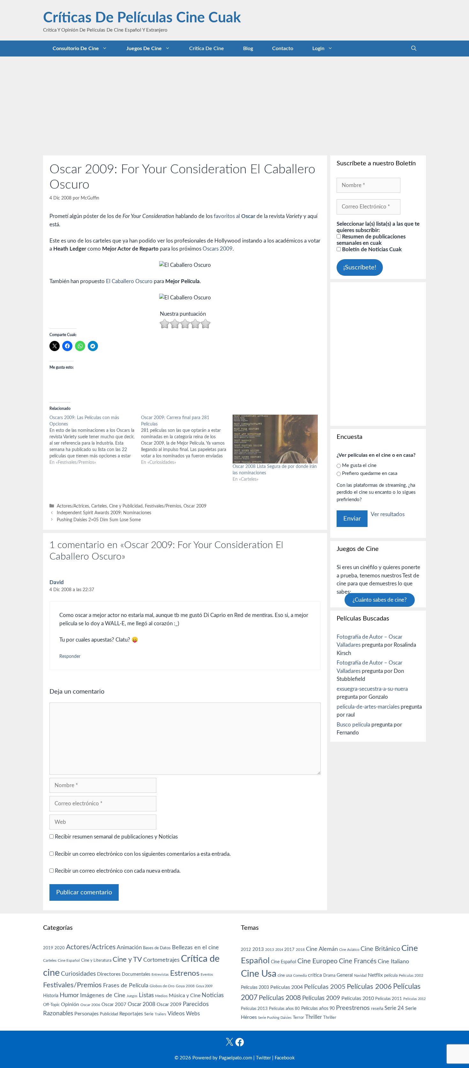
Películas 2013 (254, 1009)
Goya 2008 (185, 986)
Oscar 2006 (90, 1005)
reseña (377, 1008)
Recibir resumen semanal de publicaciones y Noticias (116, 836)
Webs (193, 1013)
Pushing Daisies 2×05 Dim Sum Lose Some (99, 519)
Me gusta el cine (359, 465)
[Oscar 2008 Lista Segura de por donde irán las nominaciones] (275, 439)
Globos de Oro (162, 986)
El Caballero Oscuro (129, 281)
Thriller (313, 1017)
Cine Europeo (317, 961)
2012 (246, 950)
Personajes (86, 1013)
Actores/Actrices (73, 506)
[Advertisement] (234, 104)
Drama (329, 976)
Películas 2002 (411, 975)
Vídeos (176, 1014)
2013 (258, 949)
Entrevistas (160, 974)
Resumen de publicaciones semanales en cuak (371, 240)
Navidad (360, 975)
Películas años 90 (318, 1008)
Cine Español (69, 960)
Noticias (213, 995)
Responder (69, 656)
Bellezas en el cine (195, 947)
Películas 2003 (255, 987)
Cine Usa (258, 974)
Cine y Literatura (96, 960)
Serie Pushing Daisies (275, 1017)
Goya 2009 (204, 986)
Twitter (263, 1058)
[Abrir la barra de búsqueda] (414, 48)
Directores (109, 974)
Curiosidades (78, 974)
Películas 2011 (388, 999)
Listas (146, 995)
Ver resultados (388, 514)
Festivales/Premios (163, 506)
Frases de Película (125, 985)
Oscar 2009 (194, 506)
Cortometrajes (161, 960)
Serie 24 (394, 1008)
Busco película (353, 724)
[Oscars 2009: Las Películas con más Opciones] (95, 440)
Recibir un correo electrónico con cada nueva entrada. (118, 871)
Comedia (300, 975)
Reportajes (131, 1013)
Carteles (99, 506)
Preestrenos (353, 1008)
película (391, 976)
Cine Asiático (349, 949)
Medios (161, 996)
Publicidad (109, 1014)
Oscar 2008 (141, 1004)
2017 (289, 950)
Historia (50, 996)
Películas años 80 (284, 1008)
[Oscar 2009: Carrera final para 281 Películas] (187, 440)
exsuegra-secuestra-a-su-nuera (372, 689)
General (345, 975)
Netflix (375, 975)
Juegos (132, 996)
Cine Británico (380, 949)
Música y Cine (184, 995)
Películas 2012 (414, 999)
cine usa (285, 975)
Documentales (136, 974)
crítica (315, 975)
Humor (69, 995)
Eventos (207, 974)
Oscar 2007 (113, 1004)
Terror (298, 1018)
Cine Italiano (393, 962)
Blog (248, 48)
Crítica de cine (206, 48)
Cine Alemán (322, 949)
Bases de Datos (157, 948)
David (56, 582)
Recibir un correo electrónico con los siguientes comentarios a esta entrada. (143, 854)
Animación (129, 947)
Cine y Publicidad (126, 506)
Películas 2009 (321, 998)
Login (318, 48)
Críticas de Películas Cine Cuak (142, 18)
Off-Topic (51, 1005)
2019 (48, 948)
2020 (60, 948)
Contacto (282, 48)
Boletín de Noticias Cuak (371, 249)
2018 (300, 949)
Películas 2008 (280, 998)
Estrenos (184, 973)
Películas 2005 (325, 987)
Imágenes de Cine (102, 995)
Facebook (285, 1058)
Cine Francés (357, 961)
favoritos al (234, 216)
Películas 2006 (369, 986)
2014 (279, 949)
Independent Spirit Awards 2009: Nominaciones (104, 512)
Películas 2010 (357, 998)
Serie (148, 1014)
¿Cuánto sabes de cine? (380, 600)
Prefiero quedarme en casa (369, 473)
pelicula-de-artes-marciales (368, 707)
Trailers (160, 1014)
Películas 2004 (286, 987)
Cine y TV (127, 959)
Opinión (70, 1004)
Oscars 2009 (218, 249)
